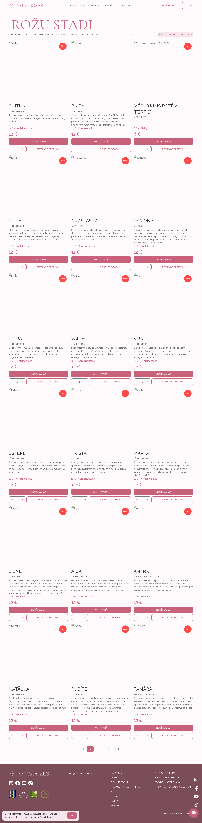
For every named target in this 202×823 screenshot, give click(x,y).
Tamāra (143, 689)
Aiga (76, 571)
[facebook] (17, 783)
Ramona (143, 220)
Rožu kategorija (18, 34)
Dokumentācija (119, 782)
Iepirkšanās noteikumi (167, 777)
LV (188, 6)
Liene (15, 571)
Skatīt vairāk (38, 141)
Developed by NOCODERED (178, 813)
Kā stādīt (116, 801)
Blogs (114, 796)
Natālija (19, 689)
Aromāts (57, 34)
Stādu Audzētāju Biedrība (125, 787)
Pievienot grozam (47, 149)
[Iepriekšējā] (83, 749)
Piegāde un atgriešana (167, 782)
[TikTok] (196, 804)
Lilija (15, 220)
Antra (141, 571)
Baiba (77, 106)
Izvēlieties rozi (171, 5)
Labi (72, 815)
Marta (141, 453)
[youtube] (24, 783)
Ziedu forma (87, 34)
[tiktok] (30, 783)
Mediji (114, 792)
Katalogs (116, 773)
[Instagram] (196, 780)
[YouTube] (196, 796)
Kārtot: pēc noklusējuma (174, 34)
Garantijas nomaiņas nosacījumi (173, 787)
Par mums (116, 777)
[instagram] (11, 783)
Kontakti (127, 5)
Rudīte (79, 689)
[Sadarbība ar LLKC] (45, 794)
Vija (138, 338)
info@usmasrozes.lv (80, 773)
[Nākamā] (118, 749)
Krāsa (71, 34)
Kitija (15, 338)
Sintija (17, 106)
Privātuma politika (165, 773)
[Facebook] (196, 788)
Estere (17, 453)
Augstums (40, 34)
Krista (79, 453)
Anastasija (84, 220)
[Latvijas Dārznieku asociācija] (34, 794)
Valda (78, 338)
